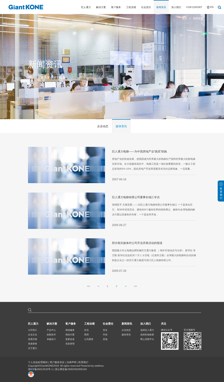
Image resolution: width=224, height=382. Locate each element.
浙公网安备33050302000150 (71, 369)
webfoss (99, 365)
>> (135, 286)
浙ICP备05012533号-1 (41, 369)
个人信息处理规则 (38, 362)
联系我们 (83, 362)
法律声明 (71, 362)
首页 (184, 18)
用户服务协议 (57, 362)
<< (88, 286)
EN (212, 7)
